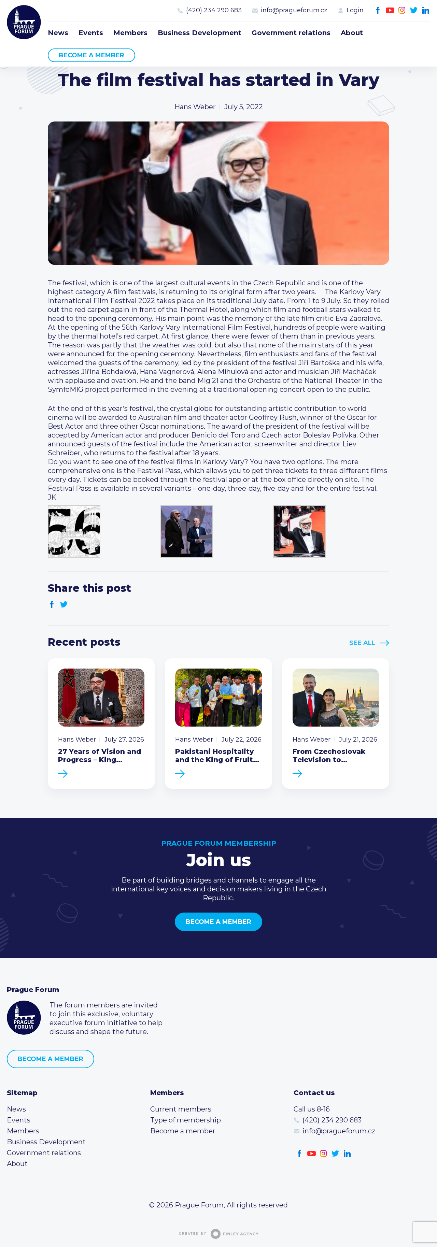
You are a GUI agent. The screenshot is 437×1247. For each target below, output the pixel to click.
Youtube (390, 10)
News (58, 33)
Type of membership (185, 1120)
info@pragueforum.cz (294, 10)
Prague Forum (24, 22)
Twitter (414, 10)
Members (130, 33)
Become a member (91, 55)
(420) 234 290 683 (214, 10)
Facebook (378, 10)
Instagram (402, 10)
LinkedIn (426, 10)
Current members (180, 1109)
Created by (193, 1233)
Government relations (291, 33)
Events (91, 33)
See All (362, 643)
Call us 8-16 (312, 1109)
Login (355, 10)
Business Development (199, 33)
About (352, 33)
